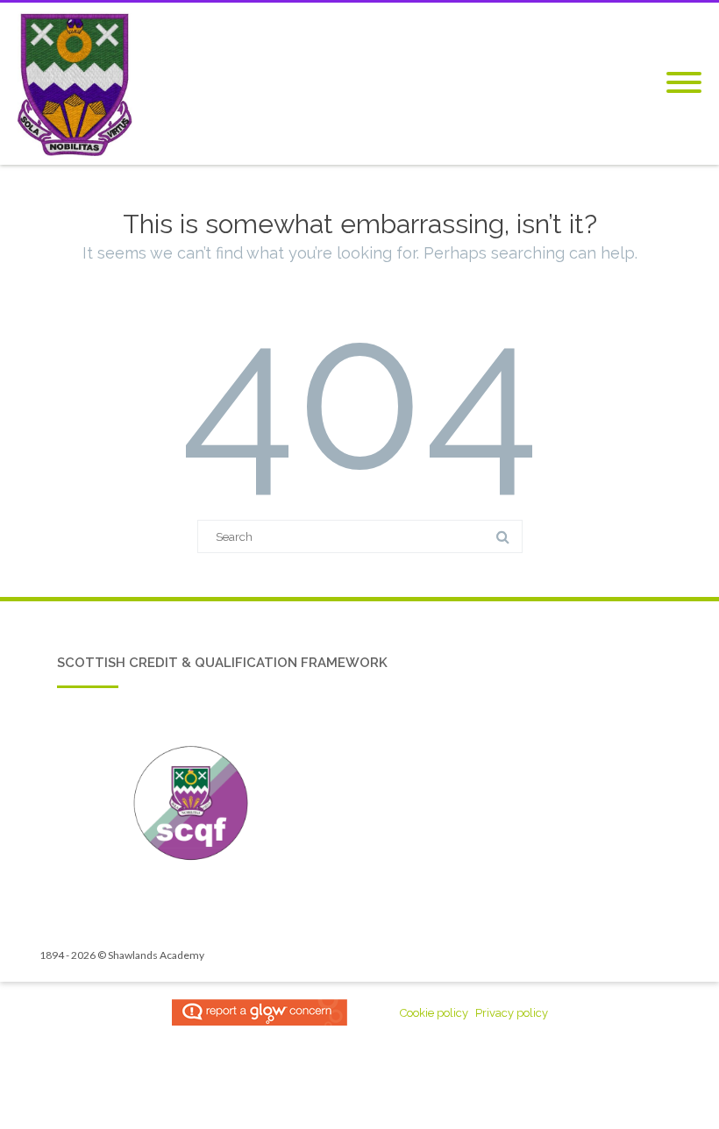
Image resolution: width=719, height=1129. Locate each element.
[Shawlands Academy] (79, 84)
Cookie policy (434, 1012)
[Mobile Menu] (683, 83)
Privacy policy (511, 1012)
